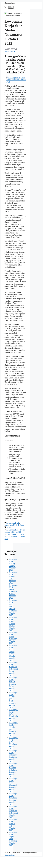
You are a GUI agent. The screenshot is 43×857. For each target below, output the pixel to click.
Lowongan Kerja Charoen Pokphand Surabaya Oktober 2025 (13, 769)
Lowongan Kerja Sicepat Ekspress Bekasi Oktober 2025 (13, 683)
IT (7, 527)
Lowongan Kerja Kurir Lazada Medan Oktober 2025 (13, 623)
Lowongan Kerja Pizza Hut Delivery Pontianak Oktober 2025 (13, 607)
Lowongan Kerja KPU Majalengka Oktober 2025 (13, 715)
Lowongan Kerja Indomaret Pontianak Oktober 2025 (13, 756)
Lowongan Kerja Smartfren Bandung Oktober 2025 (13, 799)
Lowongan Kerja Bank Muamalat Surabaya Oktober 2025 (13, 784)
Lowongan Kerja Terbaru (14, 525)
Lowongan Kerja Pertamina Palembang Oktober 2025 (13, 811)
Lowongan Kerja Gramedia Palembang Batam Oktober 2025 (13, 668)
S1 (10, 527)
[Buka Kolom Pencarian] (6, 7)
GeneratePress (10, 855)
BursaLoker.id (10, 3)
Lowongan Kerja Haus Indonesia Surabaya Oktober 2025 (15, 536)
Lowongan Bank (12, 523)
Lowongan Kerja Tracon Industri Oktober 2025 (15, 531)
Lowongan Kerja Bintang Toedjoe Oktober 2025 (13, 564)
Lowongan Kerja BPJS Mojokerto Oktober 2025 (13, 743)
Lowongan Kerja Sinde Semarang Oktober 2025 (13, 637)
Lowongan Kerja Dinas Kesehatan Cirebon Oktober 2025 (13, 591)
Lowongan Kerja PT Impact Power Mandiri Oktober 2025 (13, 652)
